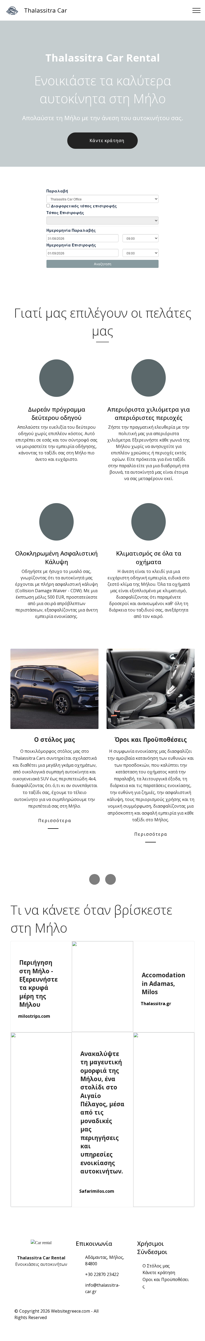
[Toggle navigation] (196, 10)
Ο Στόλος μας (156, 1266)
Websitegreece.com (70, 1311)
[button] (94, 879)
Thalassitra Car (45, 10)
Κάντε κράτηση (106, 140)
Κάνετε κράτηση (159, 1272)
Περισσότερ (53, 820)
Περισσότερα (150, 834)
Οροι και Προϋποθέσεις (166, 1283)
